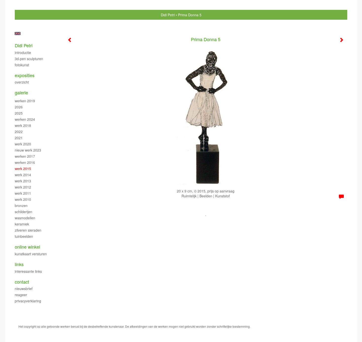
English (17, 33)
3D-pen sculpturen (29, 58)
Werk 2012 (23, 187)
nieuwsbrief (24, 288)
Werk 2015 (23, 168)
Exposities (24, 75)
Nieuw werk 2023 (28, 150)
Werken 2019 (25, 100)
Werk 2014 (23, 174)
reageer (21, 294)
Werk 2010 (23, 199)
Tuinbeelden (24, 236)
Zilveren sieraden (28, 230)
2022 (19, 131)
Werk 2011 (23, 193)
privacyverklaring (28, 300)
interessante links (28, 271)
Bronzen (21, 205)
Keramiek (22, 224)
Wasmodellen (25, 217)
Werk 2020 (23, 143)
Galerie (21, 92)
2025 (19, 113)
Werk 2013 (23, 180)
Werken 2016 (25, 162)
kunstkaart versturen (31, 253)
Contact (22, 282)
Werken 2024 (25, 119)
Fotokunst (22, 64)
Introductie (23, 52)
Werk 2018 (23, 125)
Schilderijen (23, 211)
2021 (19, 137)
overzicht (22, 82)
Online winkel (27, 247)
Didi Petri (168, 14)
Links (19, 264)
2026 (19, 106)
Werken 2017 (25, 156)
